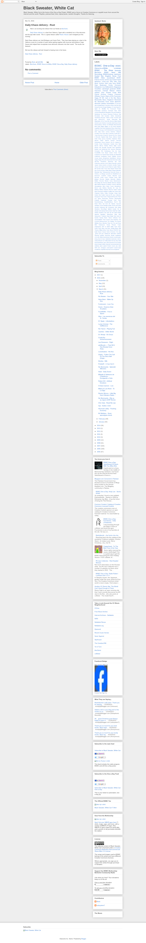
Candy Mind (116, 92)
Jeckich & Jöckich (107, 165)
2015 (99, 278)
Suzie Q (119, 216)
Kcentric (103, 170)
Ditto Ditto (113, 81)
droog (96, 239)
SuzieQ (96, 217)
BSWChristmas (108, 74)
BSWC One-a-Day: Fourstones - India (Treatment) (109, 520)
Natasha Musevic (108, 189)
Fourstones (117, 96)
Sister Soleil (112, 210)
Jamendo (118, 70)
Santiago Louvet (99, 205)
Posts (99, 260)
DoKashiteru (98, 142)
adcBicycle (107, 233)
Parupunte (97, 196)
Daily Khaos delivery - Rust (33, 54)
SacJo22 (118, 203)
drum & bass (101, 239)
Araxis (116, 123)
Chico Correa (105, 131)
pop (117, 246)
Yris (117, 232)
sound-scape (117, 247)
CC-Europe (101, 130)
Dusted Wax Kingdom (103, 76)
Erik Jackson (111, 149)
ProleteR (97, 200)
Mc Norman (104, 182)
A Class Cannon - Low (105, 386)
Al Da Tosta (104, 121)
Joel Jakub (101, 167)
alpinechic (118, 101)
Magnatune (117, 87)
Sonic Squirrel (99, 636)
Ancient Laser (98, 123)
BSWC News (109, 72)
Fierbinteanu (107, 151)
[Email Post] (47, 62)
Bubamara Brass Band (112, 128)
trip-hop (108, 249)
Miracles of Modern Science (108, 184)
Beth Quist (97, 126)
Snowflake (98, 89)
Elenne (111, 145)
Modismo (118, 112)
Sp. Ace (112, 212)
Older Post (84, 83)
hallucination (108, 240)
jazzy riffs (106, 242)
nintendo (108, 244)
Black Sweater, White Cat (48, 8)
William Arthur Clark (104, 230)
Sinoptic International (100, 210)
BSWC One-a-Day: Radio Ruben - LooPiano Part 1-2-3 (107, 574)
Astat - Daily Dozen (104, 371)
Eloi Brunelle (102, 147)
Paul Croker (103, 196)
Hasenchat (109, 159)
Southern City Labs (104, 212)
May (100, 283)
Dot (112, 142)
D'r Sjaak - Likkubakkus (106, 321)
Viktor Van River (106, 228)
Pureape (110, 200)
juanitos (103, 103)
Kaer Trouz (104, 168)
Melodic (110, 182)
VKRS (108, 226)
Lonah (101, 177)
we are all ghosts (114, 249)
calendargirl (105, 89)
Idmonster (110, 161)
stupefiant (103, 249)
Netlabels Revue (100, 622)
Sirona (107, 210)
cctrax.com (105, 81)
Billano (102, 126)
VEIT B (104, 226)
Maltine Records (99, 181)
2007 (99, 446)
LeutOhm (103, 175)
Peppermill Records (112, 196)
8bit (120, 119)
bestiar (112, 235)
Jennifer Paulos (117, 165)
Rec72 (116, 202)
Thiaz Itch (110, 223)
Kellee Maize (108, 170)
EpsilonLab (104, 149)
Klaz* (101, 172)
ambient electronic (105, 235)
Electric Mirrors (99, 145)
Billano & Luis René (110, 126)
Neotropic (100, 191)
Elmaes (96, 147)
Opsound (110, 114)
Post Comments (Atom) (60, 89)
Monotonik (117, 100)
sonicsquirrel (110, 247)
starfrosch (117, 74)
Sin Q (119, 209)
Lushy (115, 177)
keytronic (111, 242)
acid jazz (101, 233)
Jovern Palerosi (109, 167)
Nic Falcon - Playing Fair (106, 329)
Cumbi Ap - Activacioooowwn (104, 338)
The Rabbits (111, 221)
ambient (97, 92)
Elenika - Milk (102, 361)
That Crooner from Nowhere (110, 219)
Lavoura (97, 112)
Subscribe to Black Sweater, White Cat (107, 750)
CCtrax (97, 608)
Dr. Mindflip (102, 108)
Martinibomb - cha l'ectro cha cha (107, 535)
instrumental (98, 242)
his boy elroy (115, 240)
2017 (99, 275)
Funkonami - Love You (106, 304)
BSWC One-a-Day (58, 64)
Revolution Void (99, 116)
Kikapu (114, 170)
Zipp (120, 232)
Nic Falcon (115, 191)
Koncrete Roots (115, 172)
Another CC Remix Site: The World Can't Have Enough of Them (106, 587)
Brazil (103, 128)
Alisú (96, 105)
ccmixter (117, 68)
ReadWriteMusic (108, 202)
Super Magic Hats (111, 216)
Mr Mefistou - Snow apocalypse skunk (105, 414)
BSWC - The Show (104, 70)
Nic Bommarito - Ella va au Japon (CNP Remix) (107, 399)
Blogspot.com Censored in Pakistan (107, 479)
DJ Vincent (110, 135)
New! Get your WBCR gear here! (106, 822)
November (102, 280)
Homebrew (103, 161)
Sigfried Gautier (112, 209)
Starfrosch (98, 640)
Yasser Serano (102, 232)
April (113, 123)
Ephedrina (118, 147)
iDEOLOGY (102, 119)
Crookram (111, 133)
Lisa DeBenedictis (108, 87)
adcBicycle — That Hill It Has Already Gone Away (106, 347)
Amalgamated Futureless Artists (105, 105)
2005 (99, 452)
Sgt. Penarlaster (109, 207)
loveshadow (110, 103)
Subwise (104, 216)
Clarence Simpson (116, 131)
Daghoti (103, 137)
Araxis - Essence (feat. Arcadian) (106, 308)
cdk (98, 237)
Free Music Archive (101, 612)
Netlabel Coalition (107, 191)
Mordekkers (118, 186)
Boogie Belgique (107, 107)
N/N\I (96, 618)
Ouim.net (108, 195)
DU (114, 135)
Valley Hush (114, 226)
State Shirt (117, 214)
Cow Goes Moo (104, 133)
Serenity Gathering (100, 207)
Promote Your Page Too (101, 693)
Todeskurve (102, 224)
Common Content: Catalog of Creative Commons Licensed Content (107, 505)
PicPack (111, 198)
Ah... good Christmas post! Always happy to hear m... (106, 719)
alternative (113, 233)
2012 (99, 431)
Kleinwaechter (106, 172)
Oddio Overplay (109, 193)
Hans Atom (117, 110)
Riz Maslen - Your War (105, 296)
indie (120, 240)
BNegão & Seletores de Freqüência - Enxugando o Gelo (106, 376)
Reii (120, 202)
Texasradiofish (98, 219)
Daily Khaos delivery (36, 32)
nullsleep (97, 246)
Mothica (104, 188)
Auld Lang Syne (110, 83)
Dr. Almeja (116, 142)
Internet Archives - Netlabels (104, 615)
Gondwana (104, 156)
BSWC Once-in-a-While (44, 64)
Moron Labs (98, 188)
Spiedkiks (102, 214)
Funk (119, 152)
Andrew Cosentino (107, 123)
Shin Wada (118, 207)
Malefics (119, 179)
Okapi (115, 193)
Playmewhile (117, 198)
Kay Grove (97, 170)
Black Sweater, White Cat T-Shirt (106, 807)
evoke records (114, 117)
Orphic (96, 195)
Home (57, 83)
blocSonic (65, 29)
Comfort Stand (116, 80)
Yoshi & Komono (111, 232)
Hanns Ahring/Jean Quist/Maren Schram (110, 158)
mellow (103, 244)
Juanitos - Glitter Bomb (106, 332)
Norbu (102, 193)
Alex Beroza (110, 121)
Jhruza (96, 167)
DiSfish (118, 91)
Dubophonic (98, 87)
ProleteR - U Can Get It (106, 364)
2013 (99, 428)
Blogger (83, 939)
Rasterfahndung (99, 202)
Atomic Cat (105, 124)
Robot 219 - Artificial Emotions (105, 382)
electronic (98, 103)
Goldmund (97, 156)
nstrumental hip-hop (116, 244)
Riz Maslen (112, 203)
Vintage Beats (114, 228)
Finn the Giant (116, 151)
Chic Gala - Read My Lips (107, 403)
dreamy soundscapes (115, 237)
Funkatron (97, 154)
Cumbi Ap (116, 133)
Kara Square (111, 168)
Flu (108, 108)
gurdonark (113, 89)
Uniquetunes (98, 226)
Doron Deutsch (106, 142)
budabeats (118, 235)
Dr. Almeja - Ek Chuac (105, 334)
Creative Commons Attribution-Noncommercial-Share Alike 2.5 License (107, 849)
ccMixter (97, 654)
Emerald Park (111, 147)
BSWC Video (100, 78)
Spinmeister (110, 214)
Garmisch (104, 110)
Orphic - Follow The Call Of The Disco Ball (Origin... (106, 356)
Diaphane (114, 138)
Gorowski (110, 110)
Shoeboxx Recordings (101, 209)
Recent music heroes (102, 633)
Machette (113, 179)
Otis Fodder (102, 195)
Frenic (115, 152)
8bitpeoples (97, 121)
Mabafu (107, 179)
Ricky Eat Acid (103, 203)
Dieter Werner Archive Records (110, 140)
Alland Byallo (117, 121)
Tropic (119, 224)
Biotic (98, 901)
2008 (99, 443)
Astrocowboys (98, 124)
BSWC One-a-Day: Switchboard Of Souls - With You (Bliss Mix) (111, 464)
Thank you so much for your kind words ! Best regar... (106, 726)
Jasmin (119, 163)
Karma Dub (118, 168)
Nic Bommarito (99, 101)
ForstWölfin (97, 152)
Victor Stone (109, 101)
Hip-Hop (97, 161)
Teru (120, 217)
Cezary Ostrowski (114, 85)
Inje (116, 161)
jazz (102, 242)
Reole (96, 203)
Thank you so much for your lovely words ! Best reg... (106, 733)
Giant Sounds (109, 154)
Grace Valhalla (112, 156)
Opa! (119, 193)
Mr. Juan (115, 188)
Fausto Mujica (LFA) (107, 96)
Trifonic (108, 117)
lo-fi (115, 242)
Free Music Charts (107, 152)
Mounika (110, 188)
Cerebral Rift (117, 130)
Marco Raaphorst (108, 100)
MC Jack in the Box (109, 98)
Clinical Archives (100, 94)
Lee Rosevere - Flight (105, 342)
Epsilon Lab (98, 149)
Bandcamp (103, 85)
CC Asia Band (115, 107)
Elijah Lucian (117, 145)
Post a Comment (33, 73)
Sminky (96, 212)
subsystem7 (101, 905)
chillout (101, 237)
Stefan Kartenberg (116, 116)
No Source (104, 114)
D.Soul (104, 135)
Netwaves (98, 81)
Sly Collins (118, 210)
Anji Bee (116, 105)
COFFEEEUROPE (109, 130)
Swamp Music (103, 217)
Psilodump (103, 200)
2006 (99, 449)
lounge (100, 244)
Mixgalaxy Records (111, 112)
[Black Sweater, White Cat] (101, 691)
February (102, 419)
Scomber (107, 116)
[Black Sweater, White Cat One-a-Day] (99, 781)
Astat (119, 123)
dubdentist (108, 239)
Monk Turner (110, 186)
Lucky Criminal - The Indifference (105, 325)
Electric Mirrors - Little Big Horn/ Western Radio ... (107, 394)
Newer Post (29, 83)
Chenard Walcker (109, 91)
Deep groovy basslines (104, 138)
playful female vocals (109, 246)
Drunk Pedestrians (104, 144)
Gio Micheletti (117, 154)
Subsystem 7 (98, 216)
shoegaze (103, 247)
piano (101, 246)
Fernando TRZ (99, 151)
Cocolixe (97, 133)
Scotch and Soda (116, 205)
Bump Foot (116, 76)
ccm (96, 237)
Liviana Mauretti (112, 175)
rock (99, 247)
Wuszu (111, 230)
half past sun (101, 240)
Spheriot (97, 214)
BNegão (111, 124)
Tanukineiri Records (100, 117)
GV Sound (103, 154)
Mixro (104, 186)
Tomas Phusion (111, 224)
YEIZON (116, 230)
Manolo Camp (109, 181)
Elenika (106, 145)
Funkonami (97, 110)
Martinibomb (102, 112)
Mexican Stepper (116, 182)
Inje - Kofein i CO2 (104, 406)
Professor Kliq (117, 114)
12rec (102, 92)
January (102, 422)
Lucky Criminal (109, 177)
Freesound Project (115, 108)
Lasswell (108, 173)
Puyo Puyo (117, 200)
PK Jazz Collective (116, 195)
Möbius (101, 189)
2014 (99, 425)
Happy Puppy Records (100, 159)
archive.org (108, 80)
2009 (99, 440)
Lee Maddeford (114, 173)
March (101, 289)
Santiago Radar (107, 205)
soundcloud (111, 78)
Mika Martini (98, 184)
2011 (99, 434)
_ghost (96, 233)
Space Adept (117, 212)
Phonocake (105, 198)
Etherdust (118, 149)
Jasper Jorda (98, 165)
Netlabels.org (99, 626)
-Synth (108, 119)
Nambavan (97, 114)
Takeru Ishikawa (113, 217)
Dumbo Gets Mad (116, 144)
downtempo (106, 237)
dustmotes (114, 239)
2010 (99, 437)
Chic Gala (98, 131)
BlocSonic (33, 64)
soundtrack (97, 249)
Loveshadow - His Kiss (106, 352)
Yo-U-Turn (98, 647)
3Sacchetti (114, 119)
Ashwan (108, 92)
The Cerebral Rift (100, 643)
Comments (101, 264)
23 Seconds (117, 103)
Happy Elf (98, 98)
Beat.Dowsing (117, 124)
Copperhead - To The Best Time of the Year (110, 547)
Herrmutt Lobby (117, 159)
